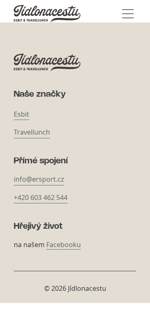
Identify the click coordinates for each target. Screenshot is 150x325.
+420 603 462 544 (41, 197)
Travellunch (32, 132)
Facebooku (63, 244)
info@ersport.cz (39, 179)
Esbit (21, 114)
